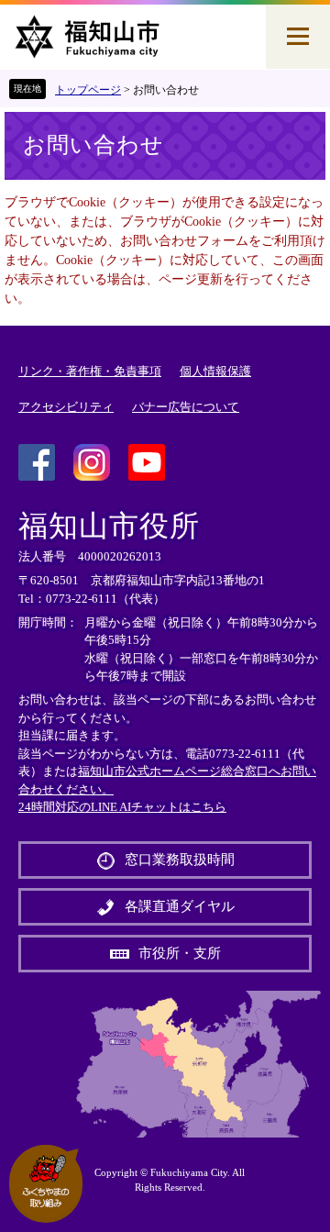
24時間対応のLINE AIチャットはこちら (122, 807)
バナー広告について (185, 407)
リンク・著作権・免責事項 (89, 371)
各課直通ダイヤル (180, 906)
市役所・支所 (179, 953)
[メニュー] (298, 37)
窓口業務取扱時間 (180, 859)
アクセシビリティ (66, 407)
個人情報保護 (215, 371)
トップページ (88, 89)
